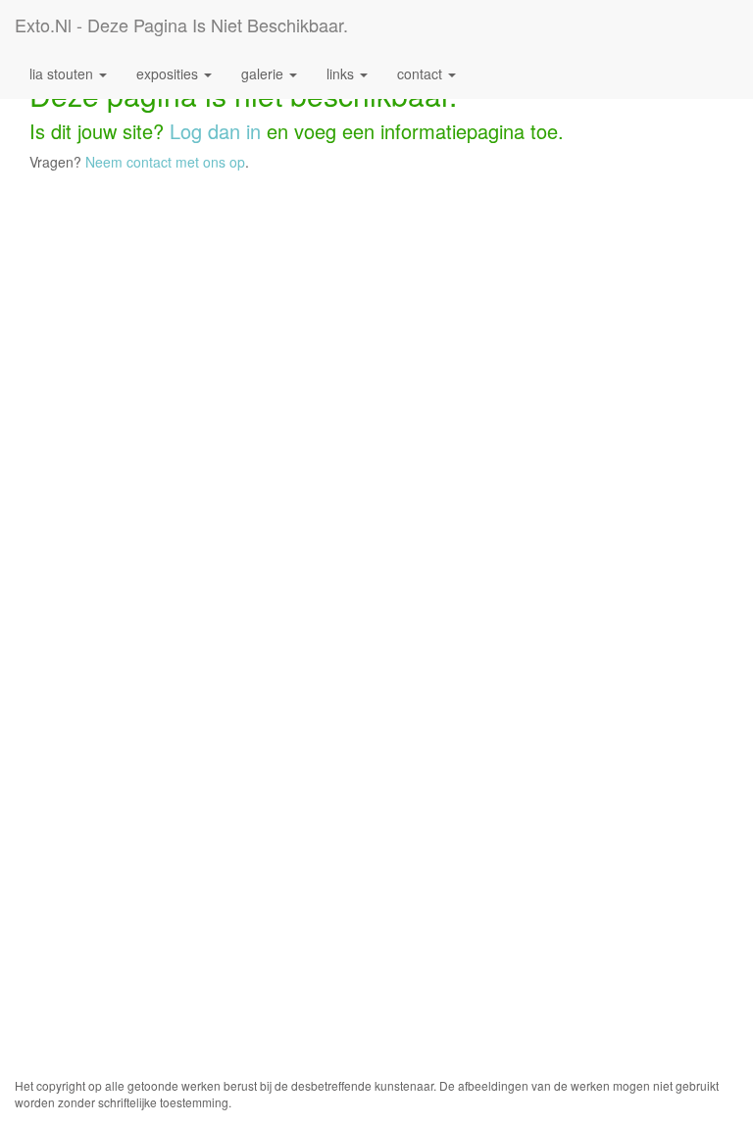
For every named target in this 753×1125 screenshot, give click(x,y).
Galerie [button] (264, 73)
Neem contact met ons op (165, 161)
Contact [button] (421, 73)
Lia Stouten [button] (63, 73)
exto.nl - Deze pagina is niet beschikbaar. (181, 24)
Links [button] (342, 73)
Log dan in (215, 131)
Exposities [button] (169, 73)
